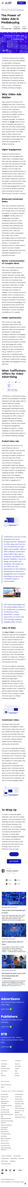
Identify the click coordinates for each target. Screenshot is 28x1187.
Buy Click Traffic (5, 1112)
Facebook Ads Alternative (5, 1102)
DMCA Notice (4, 1161)
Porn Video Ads (19, 1101)
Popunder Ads (4, 1096)
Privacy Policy (17, 1155)
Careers (17, 1068)
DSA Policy (21, 1158)
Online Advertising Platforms (6, 1148)
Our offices (18, 1066)
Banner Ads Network (6, 1125)
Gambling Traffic (19, 1103)
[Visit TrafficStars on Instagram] (10, 1170)
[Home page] (8, 2)
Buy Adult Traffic (5, 1145)
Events (17, 1073)
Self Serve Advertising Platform (7, 1121)
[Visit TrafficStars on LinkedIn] (2, 1170)
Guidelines (12, 1161)
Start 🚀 (21, 3)
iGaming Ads (18, 1106)
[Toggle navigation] (3, 2)
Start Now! (14, 854)
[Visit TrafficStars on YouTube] (2, 1173)
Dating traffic (18, 1099)
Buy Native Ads (5, 1109)
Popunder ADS (4, 1131)
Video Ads (3, 1099)
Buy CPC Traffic (5, 1143)
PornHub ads (18, 1096)
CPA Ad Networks (5, 1133)
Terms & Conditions (6, 1155)
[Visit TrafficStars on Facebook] (6, 1170)
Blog (7, 8)
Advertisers (13, 8)
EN (21, 1170)
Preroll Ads (4, 1136)
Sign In (2, 1087)
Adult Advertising (19, 1108)
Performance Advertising (4, 1128)
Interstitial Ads (19, 1094)
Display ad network (6, 1118)
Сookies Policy (5, 1158)
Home (3, 8)
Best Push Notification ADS (7, 1115)
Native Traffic (18, 1114)
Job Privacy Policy (6, 1163)
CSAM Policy (14, 1158)
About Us (17, 1064)
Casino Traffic (4, 1140)
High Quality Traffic (20, 1117)
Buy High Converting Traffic (6, 1106)
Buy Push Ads (4, 1094)
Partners (17, 1075)
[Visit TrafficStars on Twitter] (14, 1170)
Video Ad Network (6, 1138)
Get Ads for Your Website (19, 1111)
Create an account (6, 1084)
